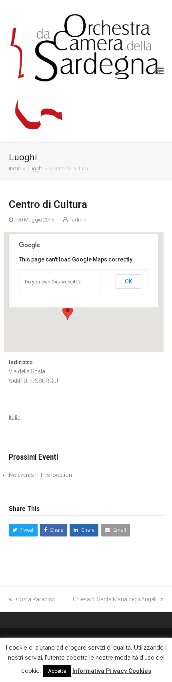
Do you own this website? (52, 282)
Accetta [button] (57, 671)
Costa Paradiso (36, 599)
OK (128, 281)
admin (79, 220)
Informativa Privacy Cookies (111, 670)
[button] (159, 71)
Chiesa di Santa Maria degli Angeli (114, 599)
